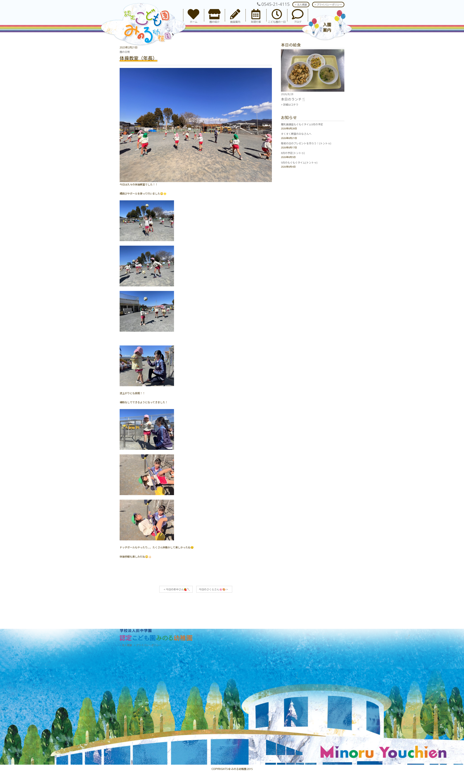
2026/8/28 (287, 94)
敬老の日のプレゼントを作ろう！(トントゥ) (306, 143)
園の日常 (125, 52)
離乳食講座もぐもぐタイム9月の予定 (302, 124)
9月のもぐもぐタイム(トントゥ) (299, 162)
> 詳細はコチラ (289, 104)
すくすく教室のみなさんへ (296, 134)
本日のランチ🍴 (293, 99)
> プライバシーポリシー (328, 4)
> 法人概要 (301, 4)
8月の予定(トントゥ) (293, 153)
